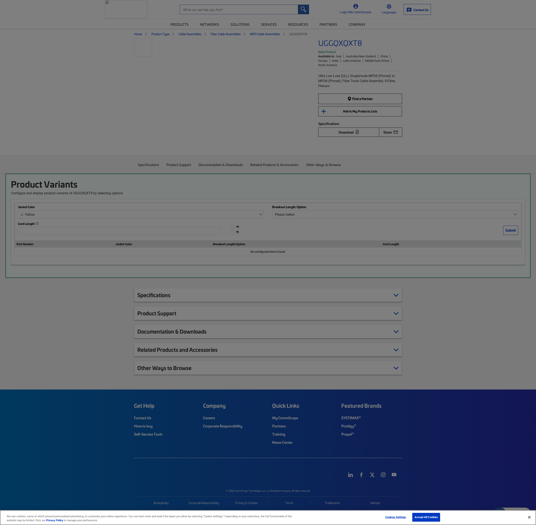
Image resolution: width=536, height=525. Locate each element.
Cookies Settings (395, 517)
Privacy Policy (54, 520)
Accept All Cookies (426, 517)
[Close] (529, 517)
